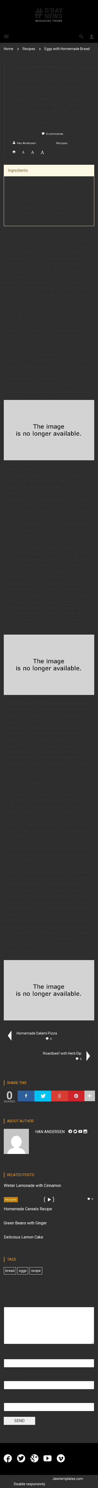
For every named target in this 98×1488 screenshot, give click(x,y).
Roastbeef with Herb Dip (62, 1053)
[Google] (59, 1096)
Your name (12, 1354)
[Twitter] (42, 1096)
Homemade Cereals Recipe (28, 1209)
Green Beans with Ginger (25, 1223)
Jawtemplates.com (67, 1479)
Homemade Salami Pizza (37, 1033)
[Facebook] (26, 1096)
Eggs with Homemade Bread (67, 49)
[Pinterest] (76, 1096)
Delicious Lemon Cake (23, 1237)
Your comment (16, 1302)
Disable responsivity (29, 1484)
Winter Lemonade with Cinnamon (32, 1185)
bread (10, 1271)
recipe (36, 1271)
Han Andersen (26, 143)
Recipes (29, 49)
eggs (23, 1271)
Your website (14, 1397)
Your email (12, 1376)
